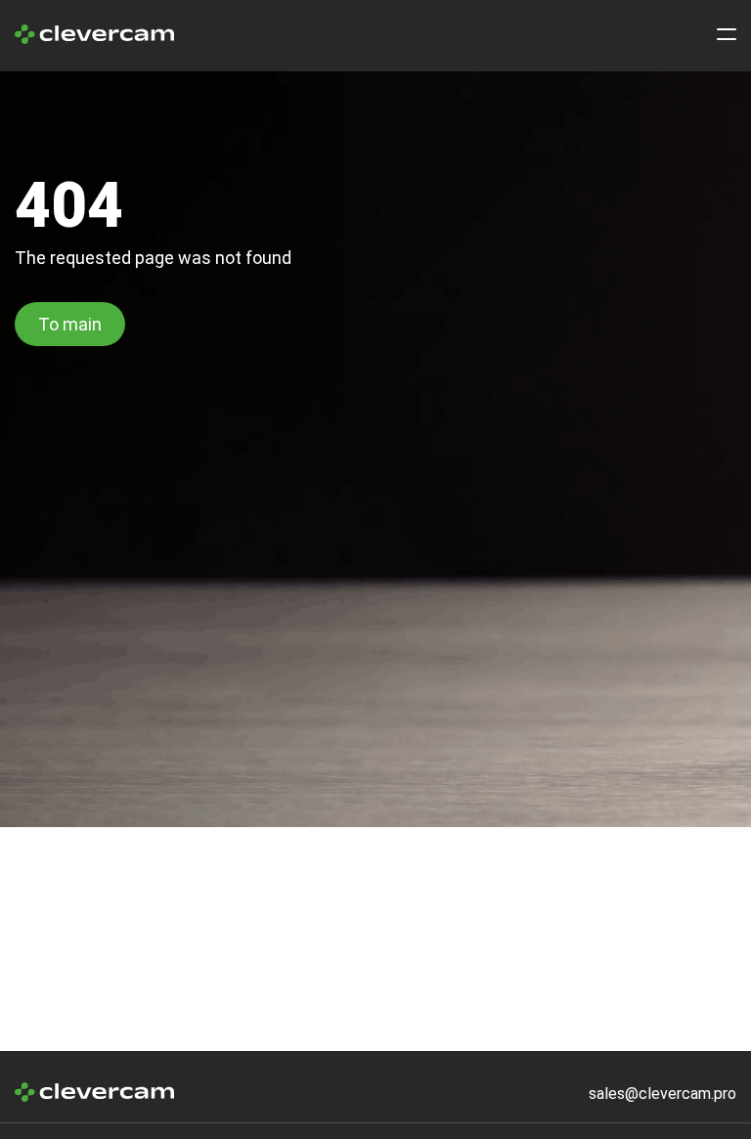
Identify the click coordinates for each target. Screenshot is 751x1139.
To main (70, 324)
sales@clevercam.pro (662, 1093)
